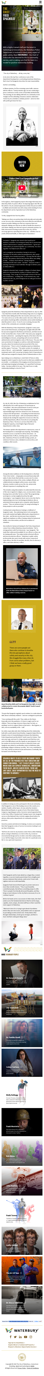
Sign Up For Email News (16, 1343)
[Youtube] (25, 1337)
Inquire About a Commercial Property (21, 1345)
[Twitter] (15, 1337)
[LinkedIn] (20, 1337)
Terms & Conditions (33, 1368)
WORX (32, 1366)
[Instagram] (30, 1337)
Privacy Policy (22, 1368)
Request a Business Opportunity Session (22, 1347)
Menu (40, 3)
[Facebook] (10, 1337)
